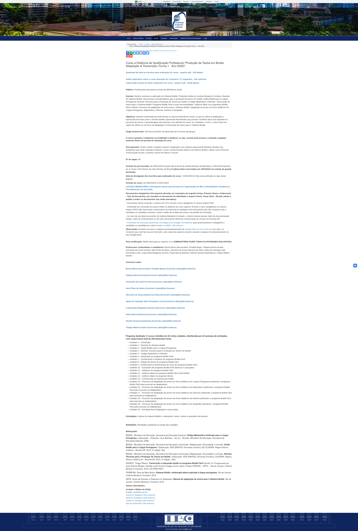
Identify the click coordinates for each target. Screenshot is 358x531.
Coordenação (174, 38)
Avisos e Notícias (138, 38)
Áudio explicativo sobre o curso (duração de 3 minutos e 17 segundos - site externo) (166, 79)
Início (128, 38)
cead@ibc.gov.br (140, 492)
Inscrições (164, 38)
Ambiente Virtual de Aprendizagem (190, 38)
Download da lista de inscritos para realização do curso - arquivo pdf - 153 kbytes (164, 72)
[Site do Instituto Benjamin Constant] (179, 519)
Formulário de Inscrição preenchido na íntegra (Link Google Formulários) (159, 223)
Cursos (156, 38)
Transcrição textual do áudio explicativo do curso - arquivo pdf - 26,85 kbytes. (163, 83)
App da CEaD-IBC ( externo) (140, 503)
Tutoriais (148, 38)
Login (205, 38)
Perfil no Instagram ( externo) (140, 498)
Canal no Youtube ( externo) (140, 500)
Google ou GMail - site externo (169, 225)
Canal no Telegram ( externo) (140, 495)
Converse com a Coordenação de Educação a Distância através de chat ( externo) (151, 50)
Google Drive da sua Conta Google (200, 229)
